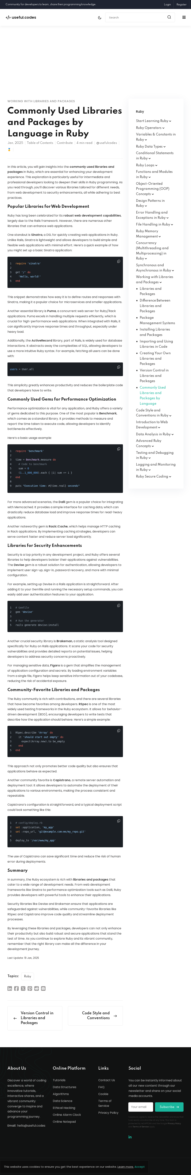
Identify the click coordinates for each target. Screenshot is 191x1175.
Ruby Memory (147, 234)
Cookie (103, 1094)
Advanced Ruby (148, 443)
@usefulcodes (106, 143)
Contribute (65, 143)
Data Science (62, 1101)
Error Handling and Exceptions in (152, 215)
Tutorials (59, 1080)
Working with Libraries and (154, 279)
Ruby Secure (152, 476)
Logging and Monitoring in (156, 467)
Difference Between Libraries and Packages (155, 306)
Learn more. (126, 1167)
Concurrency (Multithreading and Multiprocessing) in (152, 250)
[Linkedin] (130, 1137)
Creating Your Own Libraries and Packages (155, 359)
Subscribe (167, 1107)
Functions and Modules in (154, 174)
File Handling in (153, 224)
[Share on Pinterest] (30, 988)
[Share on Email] (43, 988)
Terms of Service (105, 1103)
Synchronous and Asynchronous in (154, 268)
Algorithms (61, 1094)
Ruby (27, 976)
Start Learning (152, 121)
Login (167, 4)
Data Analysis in (153, 434)
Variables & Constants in (156, 137)
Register (181, 4)
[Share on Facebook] (16, 988)
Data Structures (64, 1087)
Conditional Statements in (155, 156)
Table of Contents (40, 143)
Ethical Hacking (64, 1108)
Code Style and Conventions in (152, 413)
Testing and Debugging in (155, 455)
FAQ (101, 1087)
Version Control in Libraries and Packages (154, 376)
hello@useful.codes (31, 1125)
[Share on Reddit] (36, 988)
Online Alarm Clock (67, 1115)
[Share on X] (23, 988)
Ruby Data (149, 146)
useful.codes (21, 17)
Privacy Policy (108, 1113)
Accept (139, 1167)
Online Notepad (64, 1122)
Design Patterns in (150, 203)
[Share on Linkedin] (9, 988)
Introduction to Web (152, 425)
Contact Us (106, 1080)
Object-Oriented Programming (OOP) (152, 189)
